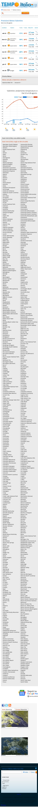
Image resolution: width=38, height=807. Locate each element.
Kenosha (23, 362)
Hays (22, 249)
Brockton (5, 342)
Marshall (23, 509)
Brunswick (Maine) (8, 353)
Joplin (22, 340)
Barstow (5, 252)
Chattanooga (6, 425)
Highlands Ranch (26, 267)
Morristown (24, 592)
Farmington (6, 629)
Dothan (5, 554)
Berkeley (5, 282)
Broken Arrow (7, 343)
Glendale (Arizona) (26, 168)
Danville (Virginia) (8, 513)
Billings (5, 299)
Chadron (5, 408)
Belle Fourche (7, 265)
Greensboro (24, 209)
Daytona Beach (7, 518)
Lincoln (23, 448)
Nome (22, 672)
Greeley (23, 204)
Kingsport (23, 373)
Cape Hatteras (7, 383)
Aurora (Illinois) (7, 232)
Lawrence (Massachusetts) (28, 423)
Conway (5, 476)
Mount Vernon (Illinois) (27, 607)
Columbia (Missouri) (9, 461)
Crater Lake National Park (10, 496)
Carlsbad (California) (9, 391)
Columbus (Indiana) (8, 468)
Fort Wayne (6, 662)
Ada (4, 151)
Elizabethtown (7, 594)
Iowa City (23, 309)
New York (23, 655)
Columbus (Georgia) (8, 466)
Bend (4, 275)
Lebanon (23, 428)
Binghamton (6, 302)
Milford (23, 551)
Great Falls (24, 199)
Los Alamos (24, 469)
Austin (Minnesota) (8, 236)
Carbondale (6, 388)
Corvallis (5, 488)
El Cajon (5, 582)
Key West (23, 368)
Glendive (23, 171)
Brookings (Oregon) (8, 345)
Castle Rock (6, 398)
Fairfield (5, 624)
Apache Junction (7, 199)
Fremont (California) (8, 677)
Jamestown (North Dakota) (28, 325)
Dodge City (6, 552)
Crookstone (6, 501)
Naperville (24, 627)
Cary (4, 396)
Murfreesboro (25, 614)
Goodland (23, 181)
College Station (7, 454)
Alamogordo (6, 158)
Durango (5, 564)
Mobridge (23, 564)
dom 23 (4, 39)
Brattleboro (6, 335)
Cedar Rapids (7, 405)
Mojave (23, 569)
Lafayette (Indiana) (26, 391)
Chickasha (6, 433)
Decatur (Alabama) (8, 524)
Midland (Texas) (25, 547)
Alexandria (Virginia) (9, 171)
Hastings (23, 242)
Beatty (4, 262)
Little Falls (24, 450)
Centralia (5, 406)
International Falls (26, 307)
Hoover (23, 280)
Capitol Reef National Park (10, 386)
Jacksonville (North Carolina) (29, 322)
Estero (33, 772)
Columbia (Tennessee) (9, 463)
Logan (22, 454)
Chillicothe (6, 436)
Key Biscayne (24, 367)
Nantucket (24, 625)
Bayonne (5, 260)
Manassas (24, 491)
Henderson (24, 255)
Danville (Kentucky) (8, 511)
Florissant (5, 644)
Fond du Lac (6, 645)
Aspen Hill (6, 216)
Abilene (5, 148)
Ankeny (5, 194)
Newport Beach (25, 664)
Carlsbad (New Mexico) (9, 393)
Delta (4, 531)
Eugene (5, 615)
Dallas (4, 506)
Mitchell (23, 559)
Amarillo (5, 184)
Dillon (4, 551)
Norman (23, 678)
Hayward (23, 250)
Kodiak (23, 380)
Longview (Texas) (25, 466)
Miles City (23, 549)
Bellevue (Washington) (9, 270)
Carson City (6, 395)
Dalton (5, 508)
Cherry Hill (6, 426)
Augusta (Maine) (7, 229)
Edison (5, 581)
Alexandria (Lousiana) (9, 168)
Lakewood (24, 408)
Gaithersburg (25, 148)
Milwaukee (24, 552)
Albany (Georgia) (7, 163)
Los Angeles (24, 471)
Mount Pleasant (25, 597)
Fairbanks (5, 622)
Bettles (5, 290)
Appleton (5, 201)
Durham (5, 567)
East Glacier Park (8, 572)
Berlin (4, 284)
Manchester (24, 493)
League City (24, 426)
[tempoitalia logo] (16, 7)
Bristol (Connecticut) (9, 338)
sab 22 (4, 33)
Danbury (5, 509)
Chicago (5, 431)
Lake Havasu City (26, 398)
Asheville (5, 209)
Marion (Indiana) (25, 503)
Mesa (22, 534)
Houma (23, 285)
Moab (22, 561)
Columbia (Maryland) (9, 459)
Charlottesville (7, 423)
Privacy (3, 805)
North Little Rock (25, 680)
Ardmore (5, 206)
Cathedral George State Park (11, 400)
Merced (23, 529)
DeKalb (5, 527)
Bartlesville (6, 254)
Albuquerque (7, 166)
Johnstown (24, 335)
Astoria (5, 217)
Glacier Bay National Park (28, 163)
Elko (4, 597)
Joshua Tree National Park (28, 342)
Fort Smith (6, 657)
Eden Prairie (6, 579)
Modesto (23, 566)
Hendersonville (25, 257)
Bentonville (6, 280)
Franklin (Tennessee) (9, 672)
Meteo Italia (6, 10)
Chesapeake (6, 428)
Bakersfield (6, 242)
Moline (23, 571)
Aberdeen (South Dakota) (10, 144)
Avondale (5, 239)
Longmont (24, 464)
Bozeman (5, 332)
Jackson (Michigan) (26, 313)
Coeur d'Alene (7, 451)
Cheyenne (6, 430)
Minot (22, 556)
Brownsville (6, 350)
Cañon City (6, 375)
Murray (23, 615)
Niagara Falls (24, 667)
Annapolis (6, 197)
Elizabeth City (7, 592)
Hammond (24, 231)
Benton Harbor (7, 279)
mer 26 (4, 58)
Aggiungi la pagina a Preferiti (5, 787)
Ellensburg (6, 599)
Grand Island (24, 187)
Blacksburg (6, 309)
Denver (5, 539)
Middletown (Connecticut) (28, 541)
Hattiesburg (24, 244)
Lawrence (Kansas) (26, 421)
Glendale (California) (27, 169)
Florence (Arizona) (8, 639)
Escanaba (5, 610)
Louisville (23, 473)
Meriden (23, 531)
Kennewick (24, 360)
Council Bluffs (7, 489)
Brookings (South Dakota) (10, 347)
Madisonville (24, 488)
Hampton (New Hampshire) (29, 232)
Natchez (23, 634)
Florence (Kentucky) (8, 640)
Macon (23, 484)
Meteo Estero (17, 10)
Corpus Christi (7, 486)
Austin (5, 234)
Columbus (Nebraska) (9, 471)
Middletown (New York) (27, 542)
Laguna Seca (24, 395)
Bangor (5, 245)
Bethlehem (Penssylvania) (10, 289)
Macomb (23, 483)
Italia (26, 772)
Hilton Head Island (26, 269)
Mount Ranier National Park (29, 599)
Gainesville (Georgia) (27, 146)
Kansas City (24, 352)
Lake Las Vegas (25, 400)
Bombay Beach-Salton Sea (10, 322)
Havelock (23, 245)
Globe (22, 176)
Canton (5, 377)
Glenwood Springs (26, 174)
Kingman (23, 372)
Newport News (25, 665)
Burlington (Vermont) (9, 363)
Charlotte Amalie (8, 421)
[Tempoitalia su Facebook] (3, 706)
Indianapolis (24, 304)
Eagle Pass (6, 571)
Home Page (5, 777)
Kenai (22, 358)
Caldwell (5, 370)
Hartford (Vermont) (26, 240)
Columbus (6, 464)
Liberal (23, 443)
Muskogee (24, 619)
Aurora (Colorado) (8, 231)
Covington (6, 491)
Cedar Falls (6, 403)
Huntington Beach (26, 289)
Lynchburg (24, 481)
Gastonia (23, 158)
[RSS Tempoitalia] (9, 706)
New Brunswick (25, 644)
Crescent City (7, 499)
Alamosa (5, 159)
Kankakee (23, 350)
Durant (5, 566)
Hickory (23, 264)
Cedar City (6, 401)
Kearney (23, 355)
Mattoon (23, 516)
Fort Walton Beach (8, 660)
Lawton (23, 425)
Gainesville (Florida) (26, 144)
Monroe (23, 572)
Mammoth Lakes (25, 489)
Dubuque (5, 559)
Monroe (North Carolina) (28, 576)
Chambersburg (7, 410)
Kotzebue (23, 383)
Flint (4, 637)
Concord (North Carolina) (10, 474)
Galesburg (24, 149)
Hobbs (22, 270)
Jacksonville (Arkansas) (27, 318)
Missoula (23, 557)
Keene (22, 357)
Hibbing (23, 262)
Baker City (6, 240)
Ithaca (22, 310)
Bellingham (6, 272)
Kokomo (23, 382)
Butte (4, 367)
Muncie (23, 612)
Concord (5, 473)
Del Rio (5, 529)
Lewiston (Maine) (26, 435)
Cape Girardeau (7, 382)
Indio (22, 305)
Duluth (5, 561)
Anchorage (6, 189)
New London (24, 652)
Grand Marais (25, 191)
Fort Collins (6, 649)
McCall (23, 521)
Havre (22, 247)
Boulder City (6, 327)
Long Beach (24, 459)
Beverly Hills (6, 292)
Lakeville (23, 406)
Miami (22, 537)
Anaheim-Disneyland (9, 187)
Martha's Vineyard (26, 513)
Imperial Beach (25, 299)
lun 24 (4, 46)
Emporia (5, 605)
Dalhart (5, 504)
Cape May (6, 385)
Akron (4, 156)
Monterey (23, 579)
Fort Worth (6, 664)
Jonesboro (24, 338)
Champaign (6, 411)
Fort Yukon (6, 665)
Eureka (5, 617)
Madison (23, 486)
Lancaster (23, 411)
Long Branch (24, 463)
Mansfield (24, 501)
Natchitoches (24, 635)
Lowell (22, 476)
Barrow (5, 250)
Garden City (24, 154)
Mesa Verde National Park (28, 536)
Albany (5, 161)
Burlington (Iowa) (8, 362)
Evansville (6, 619)
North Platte (24, 682)
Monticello (24, 582)
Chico (4, 435)
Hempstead (24, 254)
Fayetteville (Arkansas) (9, 630)
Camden (5, 373)
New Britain (24, 642)
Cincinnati (6, 438)
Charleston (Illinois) (8, 418)
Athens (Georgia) (8, 219)
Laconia (23, 390)
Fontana (5, 647)
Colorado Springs (8, 456)
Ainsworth (17, 82)
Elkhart (5, 595)
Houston (23, 287)
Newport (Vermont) (26, 662)
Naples (23, 629)
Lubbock (23, 478)
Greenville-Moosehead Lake (29, 216)
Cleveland (6, 446)
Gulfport (23, 224)
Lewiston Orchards (26, 436)
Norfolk (23, 673)
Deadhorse (6, 519)
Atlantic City (6, 224)
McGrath (23, 523)
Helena (23, 252)
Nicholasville (24, 668)
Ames (4, 186)
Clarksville (6, 443)
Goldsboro (24, 179)
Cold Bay (5, 453)
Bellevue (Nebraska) (8, 269)
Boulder (5, 325)
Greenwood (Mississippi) (28, 221)
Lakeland (23, 403)
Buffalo (5, 358)
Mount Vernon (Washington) (29, 609)
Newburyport (25, 659)
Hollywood (24, 274)
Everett (5, 620)
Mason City (24, 514)
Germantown (24, 159)
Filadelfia (5, 634)
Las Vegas (23, 418)
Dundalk (5, 562)
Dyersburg (6, 569)
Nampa (23, 624)
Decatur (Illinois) (7, 526)
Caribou (5, 390)
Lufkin (22, 479)
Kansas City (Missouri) (27, 353)
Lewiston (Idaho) (25, 433)
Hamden (23, 229)
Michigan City (25, 539)
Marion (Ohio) (25, 504)
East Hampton (7, 574)
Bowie (4, 328)
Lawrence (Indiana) (26, 420)
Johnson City (24, 333)
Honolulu (23, 279)
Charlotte (5, 420)
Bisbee (5, 305)
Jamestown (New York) (27, 323)
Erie (4, 609)
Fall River (5, 625)
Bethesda (5, 287)
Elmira (5, 602)
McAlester (24, 518)
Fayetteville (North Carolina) (11, 632)
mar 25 (4, 52)
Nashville (23, 632)
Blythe (4, 315)
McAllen (23, 519)
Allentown (6, 172)
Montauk (23, 577)
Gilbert (23, 161)
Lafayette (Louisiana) (27, 393)
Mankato (23, 499)
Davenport (6, 514)
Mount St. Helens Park (27, 605)
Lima (22, 445)
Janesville (23, 327)
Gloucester (24, 177)
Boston (5, 323)
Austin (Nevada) (7, 237)
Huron (22, 294)
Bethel (5, 285)
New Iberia (24, 650)
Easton (5, 576)
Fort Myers (6, 655)
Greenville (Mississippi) (27, 211)
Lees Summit (24, 430)
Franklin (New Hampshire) (10, 670)
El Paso (5, 586)
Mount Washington (26, 610)
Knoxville (23, 378)
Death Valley (6, 523)
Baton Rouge (6, 255)
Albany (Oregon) (7, 164)
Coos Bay (5, 481)
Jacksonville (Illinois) (26, 320)
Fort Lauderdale (7, 652)
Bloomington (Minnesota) (10, 313)
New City (23, 647)
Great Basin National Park (28, 197)
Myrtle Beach (24, 620)
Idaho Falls (24, 297)
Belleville (5, 267)
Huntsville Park (25, 292)
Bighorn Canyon (7, 297)
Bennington (6, 277)
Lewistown (24, 438)
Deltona (5, 532)
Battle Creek (6, 257)
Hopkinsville (24, 282)
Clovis (4, 450)
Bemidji (5, 274)
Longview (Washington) (27, 468)
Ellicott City (6, 600)
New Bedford (24, 640)
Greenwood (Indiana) (27, 219)
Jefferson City (25, 328)
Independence (25, 300)
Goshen (23, 182)
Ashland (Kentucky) (8, 211)
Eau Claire (6, 577)
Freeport (5, 675)
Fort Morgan (6, 654)
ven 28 (4, 70)
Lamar (22, 410)
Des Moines (6, 541)
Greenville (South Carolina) (28, 214)
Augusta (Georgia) (8, 227)
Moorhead (24, 589)
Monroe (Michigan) (26, 574)
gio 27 (4, 64)
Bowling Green (7, 330)
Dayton (5, 516)
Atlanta (5, 222)
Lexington (23, 440)
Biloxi (4, 300)
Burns (4, 365)
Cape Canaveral (7, 378)
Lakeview (23, 405)
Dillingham (6, 549)
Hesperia (23, 260)
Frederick (5, 673)
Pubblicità (19, 794)
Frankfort (5, 668)
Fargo (4, 627)
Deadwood (6, 521)
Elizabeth (5, 591)
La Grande (24, 386)
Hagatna (23, 226)
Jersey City (24, 332)
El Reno (5, 587)
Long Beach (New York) (27, 461)
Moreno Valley (25, 591)
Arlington (5, 207)
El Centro (5, 584)
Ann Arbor (6, 196)
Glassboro (24, 166)
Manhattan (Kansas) (27, 496)
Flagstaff (5, 635)
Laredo (23, 415)
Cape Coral (6, 380)
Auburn (5, 226)
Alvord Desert (7, 182)
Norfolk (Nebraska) (26, 675)
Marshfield (24, 511)
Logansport (24, 456)
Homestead (24, 277)
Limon (22, 446)
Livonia (23, 453)
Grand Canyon (25, 184)
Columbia (5, 458)
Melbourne (24, 526)
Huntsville (24, 290)
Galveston (24, 153)
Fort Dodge (6, 650)
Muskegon (24, 617)
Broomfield (6, 348)
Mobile (23, 562)
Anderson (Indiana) (8, 191)
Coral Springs (7, 483)
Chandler (5, 413)
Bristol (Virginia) (7, 340)
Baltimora (5, 244)
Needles (23, 637)
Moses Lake (24, 595)
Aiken (4, 154)
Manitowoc (24, 498)
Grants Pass (24, 196)
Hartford (23, 239)
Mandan (23, 494)
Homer (23, 275)
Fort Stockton (6, 659)
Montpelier (24, 584)
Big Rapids (6, 295)
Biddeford (6, 294)
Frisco (4, 682)
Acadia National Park (9, 149)
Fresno (5, 680)
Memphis (23, 527)
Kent (22, 363)
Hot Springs (24, 284)
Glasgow (23, 164)
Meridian (23, 532)
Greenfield (24, 207)
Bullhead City (7, 360)
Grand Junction (25, 189)
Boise (4, 320)
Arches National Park (9, 204)
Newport (23, 660)
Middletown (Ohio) (26, 544)
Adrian (5, 153)
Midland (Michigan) (26, 546)
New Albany (24, 639)
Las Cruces (24, 416)
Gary (22, 156)
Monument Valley (26, 587)
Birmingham (6, 304)
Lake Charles (24, 396)
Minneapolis (24, 554)
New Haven (24, 649)
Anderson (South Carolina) (10, 192)
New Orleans (24, 654)
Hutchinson (24, 295)
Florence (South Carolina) (10, 642)
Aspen (4, 214)
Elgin (4, 589)
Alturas (5, 179)
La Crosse (23, 385)
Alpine (5, 176)
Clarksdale (6, 441)
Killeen (23, 370)
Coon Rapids (6, 479)
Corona (5, 484)
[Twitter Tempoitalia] (6, 706)
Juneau (23, 345)
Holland (23, 272)
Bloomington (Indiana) (9, 312)
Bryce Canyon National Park (11, 357)
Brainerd (5, 333)
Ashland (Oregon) (8, 212)
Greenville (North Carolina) (28, 212)
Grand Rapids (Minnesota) (28, 194)
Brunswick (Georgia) (8, 352)
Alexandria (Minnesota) (9, 169)
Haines (23, 227)
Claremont (6, 440)
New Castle (24, 645)
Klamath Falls (25, 377)
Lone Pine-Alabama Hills (28, 458)
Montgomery (24, 581)
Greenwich (24, 217)
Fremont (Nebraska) (8, 678)
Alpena (5, 174)
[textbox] (11, 13)
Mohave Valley (25, 567)
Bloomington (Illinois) (9, 310)
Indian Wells (24, 302)
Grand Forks (24, 186)
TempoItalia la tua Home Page (5, 781)
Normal (23, 677)
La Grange (24, 388)
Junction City (24, 343)
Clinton (5, 448)
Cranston (5, 494)
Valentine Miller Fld (7, 82)
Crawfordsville (7, 498)
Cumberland (6, 503)
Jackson (23, 312)
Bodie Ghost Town (8, 318)
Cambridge (6, 372)
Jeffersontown (25, 330)
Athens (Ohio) (7, 221)
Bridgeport (6, 337)
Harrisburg (24, 236)
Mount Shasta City (26, 604)
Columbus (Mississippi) (9, 469)
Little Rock (24, 451)
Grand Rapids (25, 192)
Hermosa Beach (25, 259)
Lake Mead (24, 401)
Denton (5, 537)
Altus (4, 181)
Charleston (6, 415)
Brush (4, 355)
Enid (4, 607)
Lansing (23, 413)
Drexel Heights (7, 557)
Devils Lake (6, 546)
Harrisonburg (25, 237)
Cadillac (5, 368)
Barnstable (6, 247)
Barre (4, 249)
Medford (23, 524)
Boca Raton (6, 317)
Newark (23, 657)
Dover (4, 556)
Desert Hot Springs (8, 542)
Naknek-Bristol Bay (26, 622)
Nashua (23, 630)
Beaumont (6, 264)
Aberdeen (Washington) (10, 146)
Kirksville (23, 375)
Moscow (23, 594)
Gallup (23, 151)
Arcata (5, 202)
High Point (24, 265)
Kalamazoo (24, 347)
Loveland (23, 474)
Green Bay (24, 206)
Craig (4, 493)
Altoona (5, 177)
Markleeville (24, 506)
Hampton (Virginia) (26, 234)
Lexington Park (25, 441)
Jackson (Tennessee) (27, 315)
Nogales (23, 670)
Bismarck (5, 307)
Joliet (22, 337)
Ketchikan (24, 365)
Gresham (23, 222)
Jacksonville (24, 317)
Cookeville (6, 478)
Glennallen (24, 172)
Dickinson (5, 547)
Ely (3, 604)
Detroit (5, 544)
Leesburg (23, 431)
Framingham (6, 667)
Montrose (23, 586)
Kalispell (23, 348)
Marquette (24, 508)
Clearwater (6, 445)
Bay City (5, 259)
